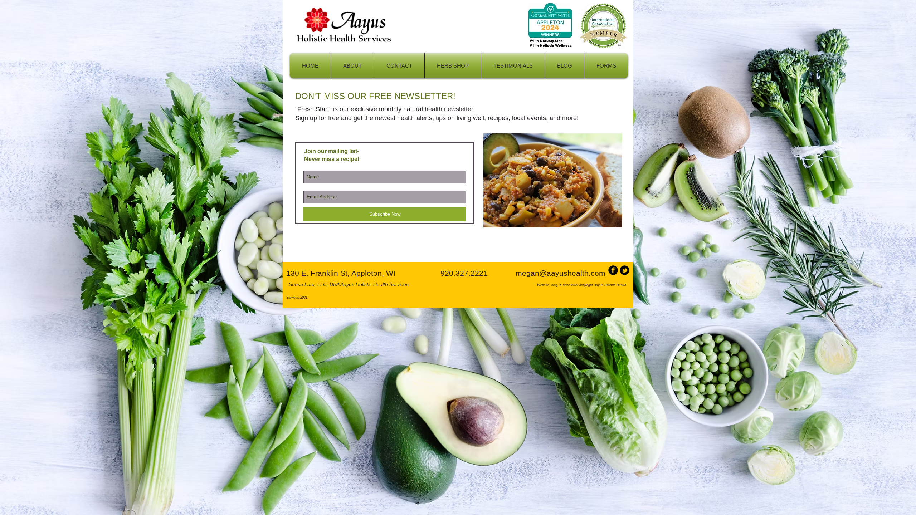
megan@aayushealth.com (560, 273)
